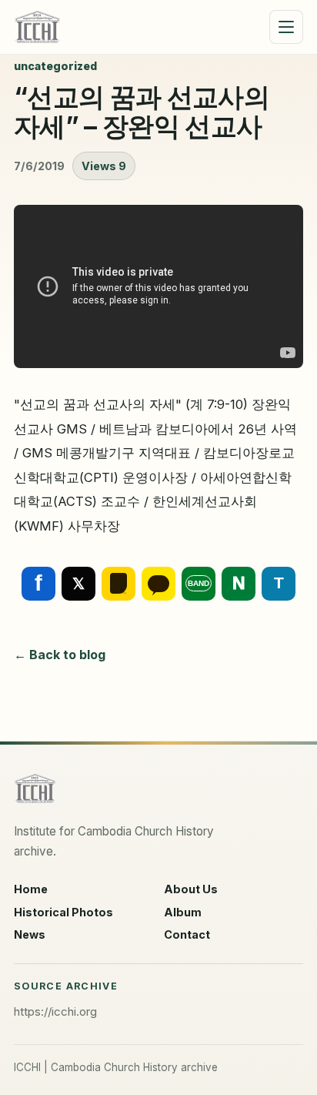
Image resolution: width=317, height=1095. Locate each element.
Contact (187, 934)
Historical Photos (63, 912)
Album (183, 912)
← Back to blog (59, 654)
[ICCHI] (37, 27)
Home (31, 889)
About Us (191, 889)
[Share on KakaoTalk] (158, 584)
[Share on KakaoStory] (118, 584)
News (29, 934)
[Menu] (286, 27)
